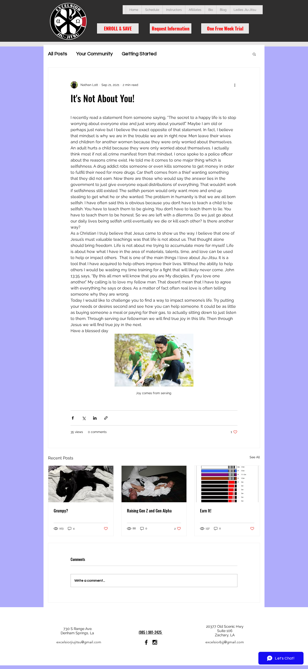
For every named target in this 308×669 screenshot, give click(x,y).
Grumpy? (61, 511)
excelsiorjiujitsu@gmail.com (78, 642)
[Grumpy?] (80, 484)
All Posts (57, 53)
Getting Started (139, 53)
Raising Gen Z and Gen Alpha (149, 511)
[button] (152, 9)
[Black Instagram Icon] (155, 642)
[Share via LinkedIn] (95, 418)
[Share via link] (106, 418)
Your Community (94, 53)
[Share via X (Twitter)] (84, 418)
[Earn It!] (227, 484)
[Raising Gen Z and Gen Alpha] (154, 484)
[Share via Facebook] (73, 418)
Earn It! (205, 511)
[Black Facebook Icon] (146, 642)
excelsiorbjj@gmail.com (224, 642)
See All (255, 457)
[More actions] (234, 85)
